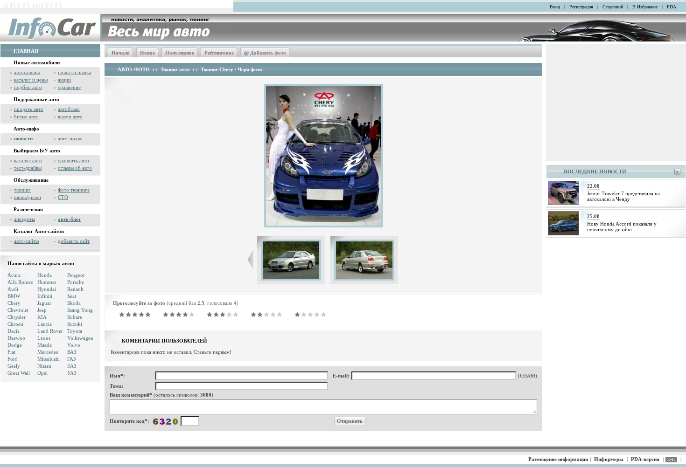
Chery (14, 303)
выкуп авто (70, 116)
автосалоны (27, 72)
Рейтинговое (219, 52)
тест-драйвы (28, 168)
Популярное (179, 52)
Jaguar (44, 303)
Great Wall (18, 373)
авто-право (70, 138)
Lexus (43, 338)
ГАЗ (71, 359)
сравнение (69, 87)
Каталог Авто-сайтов (39, 231)
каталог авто (28, 160)
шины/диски (27, 197)
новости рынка (74, 72)
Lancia (44, 324)
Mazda (44, 345)
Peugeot (75, 275)
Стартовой (612, 6)
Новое (147, 52)
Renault (75, 289)
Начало (121, 52)
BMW (13, 296)
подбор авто (28, 87)
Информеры (608, 459)
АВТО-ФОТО (134, 69)
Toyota (74, 331)
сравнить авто (73, 160)
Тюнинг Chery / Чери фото (231, 69)
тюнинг (22, 189)
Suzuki (74, 324)
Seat (71, 296)
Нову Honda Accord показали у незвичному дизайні (622, 226)
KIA (42, 317)
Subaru (75, 317)
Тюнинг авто (175, 69)
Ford (12, 359)
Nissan (44, 366)
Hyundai (46, 289)
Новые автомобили (37, 62)
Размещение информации (558, 459)
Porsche (75, 282)
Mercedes (47, 352)
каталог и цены (31, 79)
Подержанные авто (36, 99)
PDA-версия (645, 459)
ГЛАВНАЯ (26, 51)
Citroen (15, 324)
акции (64, 79)
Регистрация (581, 6)
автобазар (69, 109)
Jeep (42, 310)
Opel (42, 373)
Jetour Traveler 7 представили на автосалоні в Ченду (623, 196)
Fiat (11, 352)
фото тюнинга (74, 189)
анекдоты (24, 219)
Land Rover (50, 331)
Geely (13, 366)
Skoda (74, 303)
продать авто (28, 109)
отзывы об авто (75, 168)
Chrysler (16, 317)
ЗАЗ (72, 366)
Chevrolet (17, 310)
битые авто (26, 116)
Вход (555, 6)
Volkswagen (80, 338)
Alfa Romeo (20, 282)
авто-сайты (26, 241)
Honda (44, 275)
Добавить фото (265, 52)
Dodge (14, 345)
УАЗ (72, 373)
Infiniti (44, 296)
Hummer (46, 282)
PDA (671, 6)
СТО (63, 197)
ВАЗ (72, 352)
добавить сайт (74, 241)
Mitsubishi (48, 359)
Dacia (13, 331)
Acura (14, 275)
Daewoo (16, 338)
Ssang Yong (80, 310)
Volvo (73, 345)
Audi (12, 289)
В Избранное (645, 6)
